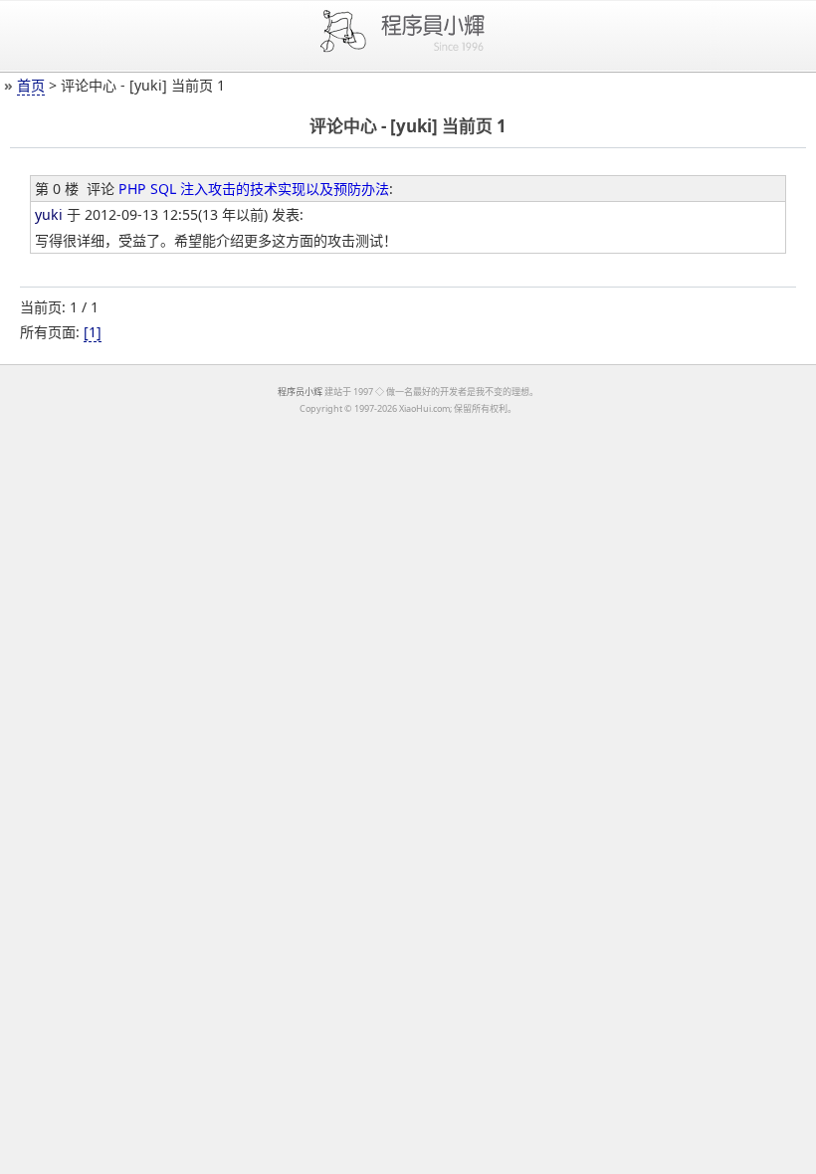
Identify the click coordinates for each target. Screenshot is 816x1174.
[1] (93, 331)
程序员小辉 (300, 391)
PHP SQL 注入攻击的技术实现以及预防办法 (253, 188)
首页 (31, 85)
